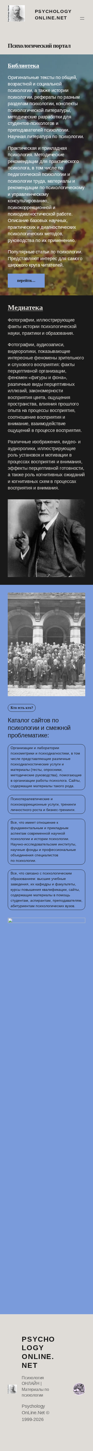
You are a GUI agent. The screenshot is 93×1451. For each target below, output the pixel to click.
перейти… (26, 280)
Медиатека (25, 307)
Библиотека (23, 65)
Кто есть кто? (22, 708)
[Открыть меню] (82, 18)
